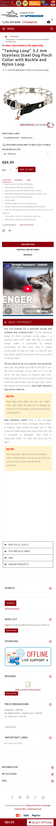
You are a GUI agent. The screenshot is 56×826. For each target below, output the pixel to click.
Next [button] (51, 102)
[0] (49, 23)
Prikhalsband (14, 36)
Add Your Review (27, 225)
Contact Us (31, 22)
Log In (7, 625)
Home (6, 36)
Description (27, 244)
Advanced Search (12, 609)
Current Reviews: (9, 225)
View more (11, 630)
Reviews (28, 255)
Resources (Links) (14, 743)
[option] (28, 102)
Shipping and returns (28, 250)
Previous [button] (4, 102)
